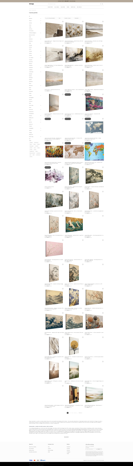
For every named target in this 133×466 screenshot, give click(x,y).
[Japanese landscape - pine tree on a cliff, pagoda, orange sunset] (103, 264)
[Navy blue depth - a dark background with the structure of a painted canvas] (63, 386)
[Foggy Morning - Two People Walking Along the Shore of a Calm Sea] (63, 46)
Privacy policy (90, 460)
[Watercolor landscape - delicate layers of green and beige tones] (103, 386)
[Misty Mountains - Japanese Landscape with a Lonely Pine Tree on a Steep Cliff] (63, 289)
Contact (49, 448)
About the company (32, 446)
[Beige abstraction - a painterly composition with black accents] (83, 46)
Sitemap (102, 460)
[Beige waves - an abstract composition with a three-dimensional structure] (63, 337)
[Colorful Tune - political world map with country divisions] (103, 143)
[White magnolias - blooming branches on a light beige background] (103, 240)
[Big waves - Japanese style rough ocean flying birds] (63, 313)
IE (48, 463)
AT (45, 463)
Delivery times (31, 450)
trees (35, 147)
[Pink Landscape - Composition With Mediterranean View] (103, 94)
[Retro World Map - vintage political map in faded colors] (103, 119)
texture (38, 147)
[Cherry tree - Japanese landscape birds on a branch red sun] (103, 289)
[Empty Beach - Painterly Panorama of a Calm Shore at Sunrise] (63, 94)
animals (31, 147)
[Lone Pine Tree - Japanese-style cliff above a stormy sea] (83, 264)
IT (37, 463)
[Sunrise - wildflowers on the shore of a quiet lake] (83, 362)
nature (31, 144)
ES (42, 463)
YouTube (68, 448)
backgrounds (32, 151)
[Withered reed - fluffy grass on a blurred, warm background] (63, 362)
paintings (31, 142)
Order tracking (50, 450)
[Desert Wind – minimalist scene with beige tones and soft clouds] (103, 22)
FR (34, 463)
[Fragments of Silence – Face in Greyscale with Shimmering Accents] (83, 70)
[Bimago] (32, 4)
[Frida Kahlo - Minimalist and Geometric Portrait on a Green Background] (63, 119)
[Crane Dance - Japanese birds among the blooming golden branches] (83, 167)
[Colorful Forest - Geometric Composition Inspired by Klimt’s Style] (63, 143)
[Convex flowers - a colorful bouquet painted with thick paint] (103, 337)
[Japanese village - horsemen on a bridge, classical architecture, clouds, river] (83, 289)
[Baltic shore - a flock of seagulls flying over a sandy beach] (103, 362)
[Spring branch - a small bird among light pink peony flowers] (103, 192)
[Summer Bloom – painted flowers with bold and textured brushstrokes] (83, 22)
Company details (98, 460)
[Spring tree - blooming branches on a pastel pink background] (63, 240)
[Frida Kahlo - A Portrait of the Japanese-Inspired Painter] (83, 119)
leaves (37, 151)
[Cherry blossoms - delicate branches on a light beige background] (83, 240)
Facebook (68, 446)
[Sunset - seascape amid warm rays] (63, 70)
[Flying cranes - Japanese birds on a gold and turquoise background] (83, 216)
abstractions (36, 142)
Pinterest (68, 450)
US (29, 463)
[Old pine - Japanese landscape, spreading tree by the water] (103, 167)
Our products (31, 448)
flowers (38, 144)
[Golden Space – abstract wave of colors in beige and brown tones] (103, 46)
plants (35, 144)
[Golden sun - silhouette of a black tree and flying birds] (83, 337)
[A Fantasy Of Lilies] (63, 167)
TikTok (68, 453)
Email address (87, 447)
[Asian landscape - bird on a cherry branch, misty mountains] (83, 192)
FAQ (48, 446)
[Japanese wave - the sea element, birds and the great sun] (83, 313)
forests (31, 156)
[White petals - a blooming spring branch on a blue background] (103, 216)
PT (40, 463)
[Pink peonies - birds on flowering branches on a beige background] (63, 216)
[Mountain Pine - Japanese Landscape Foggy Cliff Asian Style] (63, 264)
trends (35, 149)
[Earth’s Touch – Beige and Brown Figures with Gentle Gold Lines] (63, 22)
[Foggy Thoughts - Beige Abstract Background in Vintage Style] (103, 70)
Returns (93, 460)
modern (31, 149)
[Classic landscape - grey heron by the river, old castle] (63, 192)
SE (43, 463)
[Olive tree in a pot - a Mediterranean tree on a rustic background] (83, 94)
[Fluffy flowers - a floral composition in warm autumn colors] (103, 313)
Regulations (85, 460)
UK (32, 463)
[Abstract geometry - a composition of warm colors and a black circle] (83, 386)
